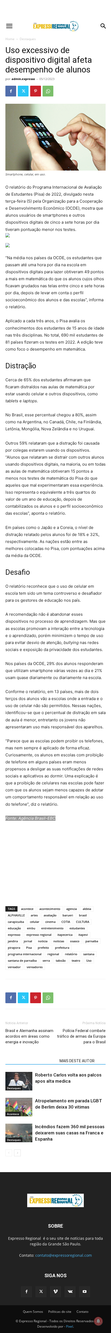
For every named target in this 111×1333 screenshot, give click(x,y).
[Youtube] (84, 1291)
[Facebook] (10, 91)
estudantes (77, 928)
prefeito (43, 948)
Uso (89, 960)
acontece (27, 909)
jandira (13, 941)
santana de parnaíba (22, 960)
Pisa (29, 948)
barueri (68, 915)
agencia (71, 909)
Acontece (13, 1114)
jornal (28, 941)
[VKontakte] (70, 1291)
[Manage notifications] (98, 1321)
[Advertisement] (55, 9)
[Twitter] (23, 91)
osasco (74, 941)
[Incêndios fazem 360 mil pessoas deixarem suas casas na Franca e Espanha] (18, 1133)
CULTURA (82, 922)
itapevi (83, 935)
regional (53, 954)
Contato (82, 1311)
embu (31, 928)
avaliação (50, 915)
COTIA (65, 922)
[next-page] (17, 1153)
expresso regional (38, 935)
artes (34, 915)
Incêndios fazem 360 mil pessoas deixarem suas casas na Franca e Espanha (70, 1133)
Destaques (28, 39)
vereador (14, 967)
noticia (42, 941)
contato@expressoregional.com (63, 1255)
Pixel (69, 1326)
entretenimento (52, 928)
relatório (71, 954)
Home (10, 39)
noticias (58, 941)
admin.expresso (23, 79)
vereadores (35, 967)
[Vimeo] (55, 1291)
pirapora (14, 948)
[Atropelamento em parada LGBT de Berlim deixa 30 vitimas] (18, 1107)
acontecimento (49, 909)
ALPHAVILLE (16, 915)
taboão (61, 960)
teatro (76, 960)
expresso (14, 935)
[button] (9, 26)
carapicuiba (16, 922)
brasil (83, 915)
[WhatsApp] (48, 91)
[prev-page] (8, 1153)
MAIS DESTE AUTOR (77, 1061)
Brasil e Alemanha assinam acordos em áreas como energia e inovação (29, 1036)
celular (34, 922)
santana (88, 954)
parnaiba (91, 941)
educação (14, 928)
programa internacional (24, 954)
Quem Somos (33, 1311)
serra (46, 960)
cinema (50, 922)
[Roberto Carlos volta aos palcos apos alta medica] (18, 1081)
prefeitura (62, 948)
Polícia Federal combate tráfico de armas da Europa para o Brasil (81, 1036)
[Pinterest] (35, 91)
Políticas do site (59, 1311)
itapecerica (64, 935)
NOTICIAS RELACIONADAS (31, 1061)
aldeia (87, 909)
